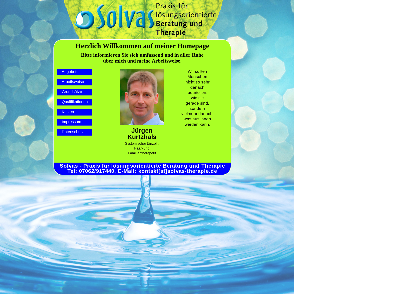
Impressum (71, 122)
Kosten (68, 112)
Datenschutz (73, 132)
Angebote (70, 72)
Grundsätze (72, 92)
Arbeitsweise (73, 82)
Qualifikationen (75, 102)
